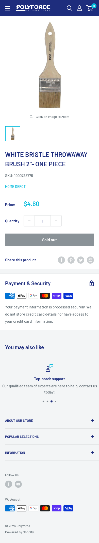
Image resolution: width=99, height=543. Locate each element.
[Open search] (69, 8)
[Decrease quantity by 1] (29, 220)
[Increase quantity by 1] (56, 220)
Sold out (49, 239)
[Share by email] (90, 260)
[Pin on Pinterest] (71, 260)
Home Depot (15, 186)
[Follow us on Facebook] (8, 484)
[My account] (79, 8)
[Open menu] (7, 8)
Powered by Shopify (19, 532)
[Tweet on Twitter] (80, 260)
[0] (90, 8)
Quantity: (13, 221)
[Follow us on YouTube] (18, 484)
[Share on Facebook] (61, 260)
